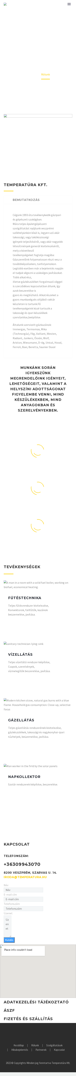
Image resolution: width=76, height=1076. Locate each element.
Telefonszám (12, 904)
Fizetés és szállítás (28, 1019)
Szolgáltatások (54, 1045)
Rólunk (35, 1045)
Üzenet (8, 913)
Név (6, 885)
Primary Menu (69, 4)
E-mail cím (10, 894)
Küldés (9, 940)
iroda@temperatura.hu (25, 877)
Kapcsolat (59, 1050)
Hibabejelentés (19, 1050)
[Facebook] (38, 1032)
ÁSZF (9, 1010)
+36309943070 (22, 864)
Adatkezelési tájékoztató (36, 1002)
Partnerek (41, 1050)
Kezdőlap (19, 1045)
